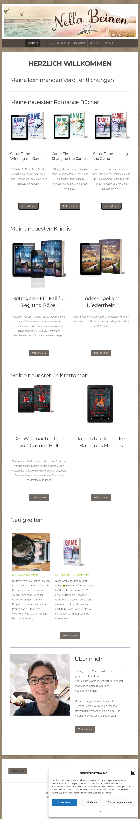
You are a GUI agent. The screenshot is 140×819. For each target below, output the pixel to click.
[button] (133, 773)
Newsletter (79, 43)
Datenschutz (17, 771)
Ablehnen (91, 802)
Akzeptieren (64, 802)
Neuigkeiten (63, 43)
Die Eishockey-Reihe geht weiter (72, 575)
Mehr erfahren (28, 206)
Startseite (33, 43)
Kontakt (108, 43)
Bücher (46, 43)
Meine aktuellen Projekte (25, 575)
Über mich (95, 43)
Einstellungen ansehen (120, 802)
